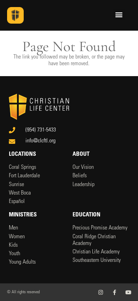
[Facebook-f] (114, 292)
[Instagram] (100, 292)
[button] (119, 14)
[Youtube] (128, 292)
